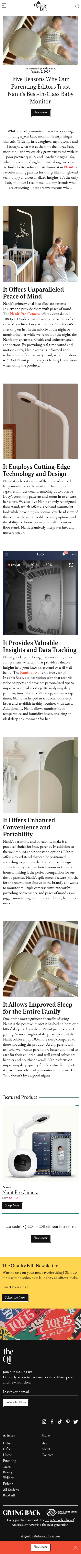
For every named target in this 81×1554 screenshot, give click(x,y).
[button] (77, 6)
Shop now (40, 1238)
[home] (40, 6)
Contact (47, 1455)
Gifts (6, 1449)
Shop (44, 1443)
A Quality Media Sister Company (40, 1536)
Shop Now (12, 1205)
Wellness (8, 1478)
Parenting (9, 1461)
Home (7, 1455)
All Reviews (11, 1490)
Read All (9, 1495)
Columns (9, 1443)
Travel (7, 1467)
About (45, 1449)
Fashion (8, 1484)
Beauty (7, 1472)
